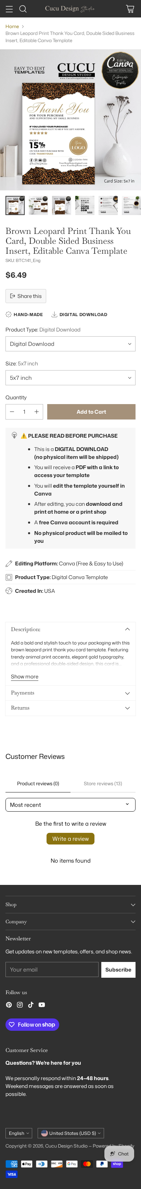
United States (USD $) (72, 1133)
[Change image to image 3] (61, 205)
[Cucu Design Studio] (70, 8)
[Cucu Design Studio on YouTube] (42, 1006)
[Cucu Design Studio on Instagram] (20, 1006)
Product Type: (42, 329)
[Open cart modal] (130, 9)
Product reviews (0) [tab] (38, 783)
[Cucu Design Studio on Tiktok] (31, 1006)
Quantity (16, 397)
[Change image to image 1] (15, 205)
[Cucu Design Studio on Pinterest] (9, 1006)
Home (12, 26)
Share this (29, 296)
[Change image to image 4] (84, 205)
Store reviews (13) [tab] (103, 783)
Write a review (70, 838)
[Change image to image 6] (131, 205)
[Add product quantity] (36, 411)
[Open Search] (23, 9)
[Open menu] (9, 9)
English (16, 1133)
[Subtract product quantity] (12, 411)
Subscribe (118, 969)
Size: (21, 363)
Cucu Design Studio (66, 1145)
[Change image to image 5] (108, 205)
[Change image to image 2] (38, 205)
